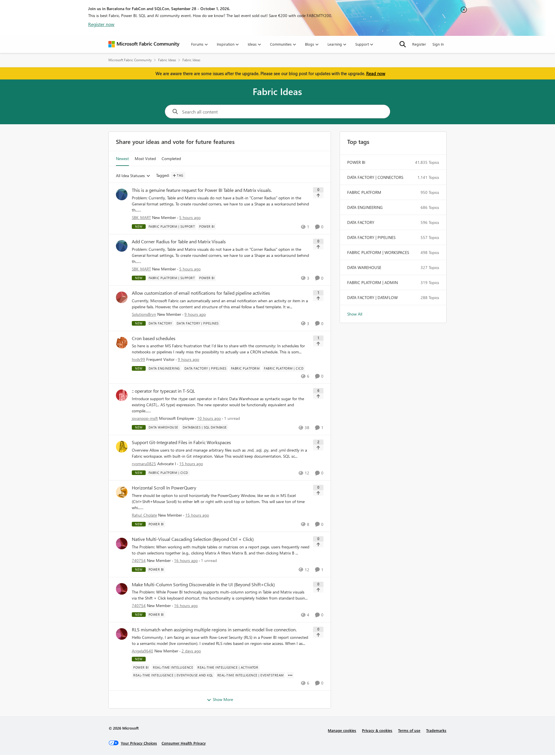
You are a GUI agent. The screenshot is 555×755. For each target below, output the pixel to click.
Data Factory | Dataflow (372, 297)
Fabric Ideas (167, 60)
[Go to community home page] (144, 44)
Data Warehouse (364, 267)
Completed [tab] (171, 158)
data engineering (365, 207)
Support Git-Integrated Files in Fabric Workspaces (181, 442)
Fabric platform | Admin (372, 282)
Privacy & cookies (377, 730)
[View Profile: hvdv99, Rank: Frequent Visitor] (121, 342)
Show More (223, 699)
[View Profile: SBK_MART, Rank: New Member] (121, 194)
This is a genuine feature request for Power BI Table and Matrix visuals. (202, 190)
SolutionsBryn (144, 314)
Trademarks (436, 730)
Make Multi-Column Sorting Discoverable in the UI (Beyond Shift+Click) (203, 584)
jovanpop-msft (145, 418)
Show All (354, 314)
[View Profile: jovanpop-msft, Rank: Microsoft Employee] (121, 395)
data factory (360, 222)
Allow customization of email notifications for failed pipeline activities (201, 293)
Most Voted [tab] (145, 158)
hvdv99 (138, 359)
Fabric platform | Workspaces (378, 252)
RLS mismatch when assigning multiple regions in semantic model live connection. (214, 629)
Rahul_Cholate (144, 515)
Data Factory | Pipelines (371, 237)
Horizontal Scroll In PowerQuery (164, 488)
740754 (139, 560)
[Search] (402, 44)
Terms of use (409, 730)
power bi (356, 162)
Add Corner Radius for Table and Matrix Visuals (179, 241)
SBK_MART (141, 217)
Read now (375, 73)
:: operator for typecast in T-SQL (163, 391)
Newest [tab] (122, 158)
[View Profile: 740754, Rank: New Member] (121, 543)
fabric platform (364, 192)
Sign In (438, 44)
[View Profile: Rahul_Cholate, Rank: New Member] (121, 492)
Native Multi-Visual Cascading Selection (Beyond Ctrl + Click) (193, 539)
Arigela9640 (142, 651)
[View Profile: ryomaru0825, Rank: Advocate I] (121, 446)
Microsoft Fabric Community (130, 60)
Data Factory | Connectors (375, 177)
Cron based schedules (153, 338)
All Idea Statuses (130, 175)
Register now (101, 24)
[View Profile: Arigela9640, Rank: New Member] (121, 634)
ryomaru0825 (144, 463)
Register (419, 44)
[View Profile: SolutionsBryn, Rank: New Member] (121, 297)
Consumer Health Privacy (184, 743)
